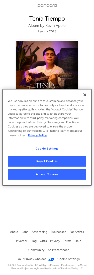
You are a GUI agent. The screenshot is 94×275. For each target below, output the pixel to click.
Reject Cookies (47, 161)
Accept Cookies (47, 174)
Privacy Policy (37, 135)
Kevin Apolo (55, 25)
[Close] (84, 94)
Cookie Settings (47, 148)
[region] (46, 137)
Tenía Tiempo (47, 18)
